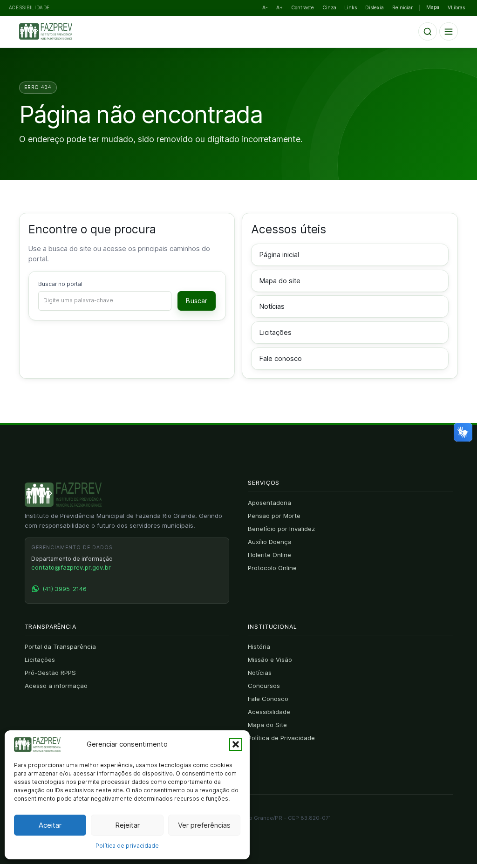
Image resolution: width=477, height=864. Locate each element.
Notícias (272, 306)
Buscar (196, 301)
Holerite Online (269, 554)
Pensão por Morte (274, 515)
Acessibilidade (269, 711)
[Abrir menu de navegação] (448, 31)
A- (265, 8)
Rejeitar (127, 825)
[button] (235, 744)
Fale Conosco (268, 698)
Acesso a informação (56, 685)
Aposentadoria (269, 502)
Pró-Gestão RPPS (50, 672)
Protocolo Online (272, 567)
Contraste (302, 8)
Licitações (275, 332)
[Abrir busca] (427, 31)
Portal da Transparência (60, 646)
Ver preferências (204, 825)
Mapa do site (279, 281)
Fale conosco (280, 358)
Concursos (264, 685)
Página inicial (279, 255)
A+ (279, 8)
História (259, 646)
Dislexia (374, 8)
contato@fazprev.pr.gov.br (71, 567)
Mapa (432, 7)
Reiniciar (402, 8)
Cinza (329, 8)
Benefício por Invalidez (281, 528)
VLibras (456, 8)
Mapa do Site (267, 724)
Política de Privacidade (281, 738)
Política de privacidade (127, 845)
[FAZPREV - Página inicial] (63, 495)
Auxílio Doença (270, 541)
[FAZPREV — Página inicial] (53, 31)
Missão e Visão (270, 659)
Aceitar (50, 825)
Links (350, 8)
